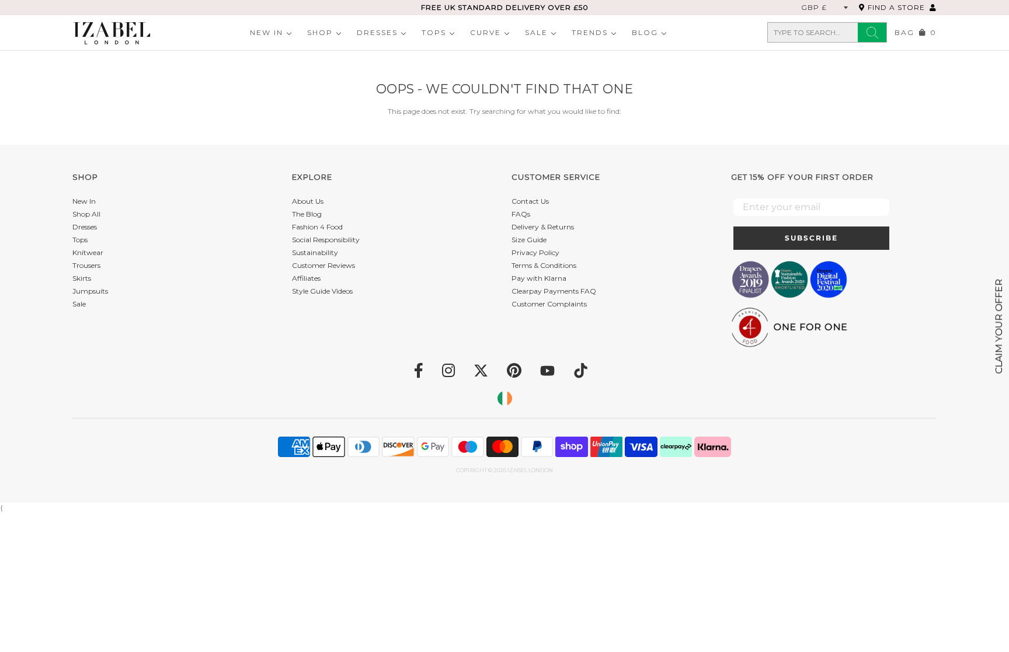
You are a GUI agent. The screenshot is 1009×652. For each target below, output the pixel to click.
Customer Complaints (549, 303)
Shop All (86, 214)
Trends (590, 32)
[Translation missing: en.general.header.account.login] (933, 7)
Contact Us (530, 201)
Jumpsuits (90, 291)
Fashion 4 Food (317, 226)
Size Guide (529, 239)
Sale (536, 32)
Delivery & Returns (543, 226)
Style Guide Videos (322, 291)
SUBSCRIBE (811, 237)
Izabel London (530, 470)
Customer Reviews (323, 265)
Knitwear (87, 252)
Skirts (81, 278)
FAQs (521, 214)
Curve (485, 32)
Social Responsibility (326, 239)
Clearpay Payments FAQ (554, 291)
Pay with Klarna (539, 278)
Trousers (86, 265)
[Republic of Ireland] (504, 398)
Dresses (377, 32)
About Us (307, 201)
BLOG (645, 32)
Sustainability (315, 252)
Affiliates (306, 278)
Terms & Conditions (544, 265)
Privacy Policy (535, 252)
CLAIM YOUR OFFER (998, 326)
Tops (434, 32)
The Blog (307, 214)
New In (266, 32)
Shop (320, 32)
